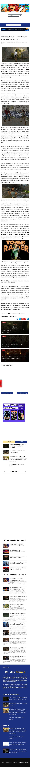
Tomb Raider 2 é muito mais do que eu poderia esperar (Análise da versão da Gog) (14, 357)
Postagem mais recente (7, 393)
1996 (17, 42)
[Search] (20, 15)
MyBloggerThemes (24, 762)
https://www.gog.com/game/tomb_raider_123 (13, 313)
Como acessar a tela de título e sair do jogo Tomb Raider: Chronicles (14, 329)
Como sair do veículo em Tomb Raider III (12, 344)
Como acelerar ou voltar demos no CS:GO (18, 630)
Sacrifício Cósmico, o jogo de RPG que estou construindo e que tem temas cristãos (18, 751)
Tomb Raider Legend (6, 75)
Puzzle (22, 42)
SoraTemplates (13, 762)
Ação (19, 42)
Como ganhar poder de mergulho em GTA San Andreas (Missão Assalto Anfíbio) (17, 615)
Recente (9, 441)
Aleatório (21, 441)
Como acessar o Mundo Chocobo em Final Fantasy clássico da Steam (17, 744)
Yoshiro (16, 84)
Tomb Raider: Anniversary (19, 172)
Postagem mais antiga (22, 393)
